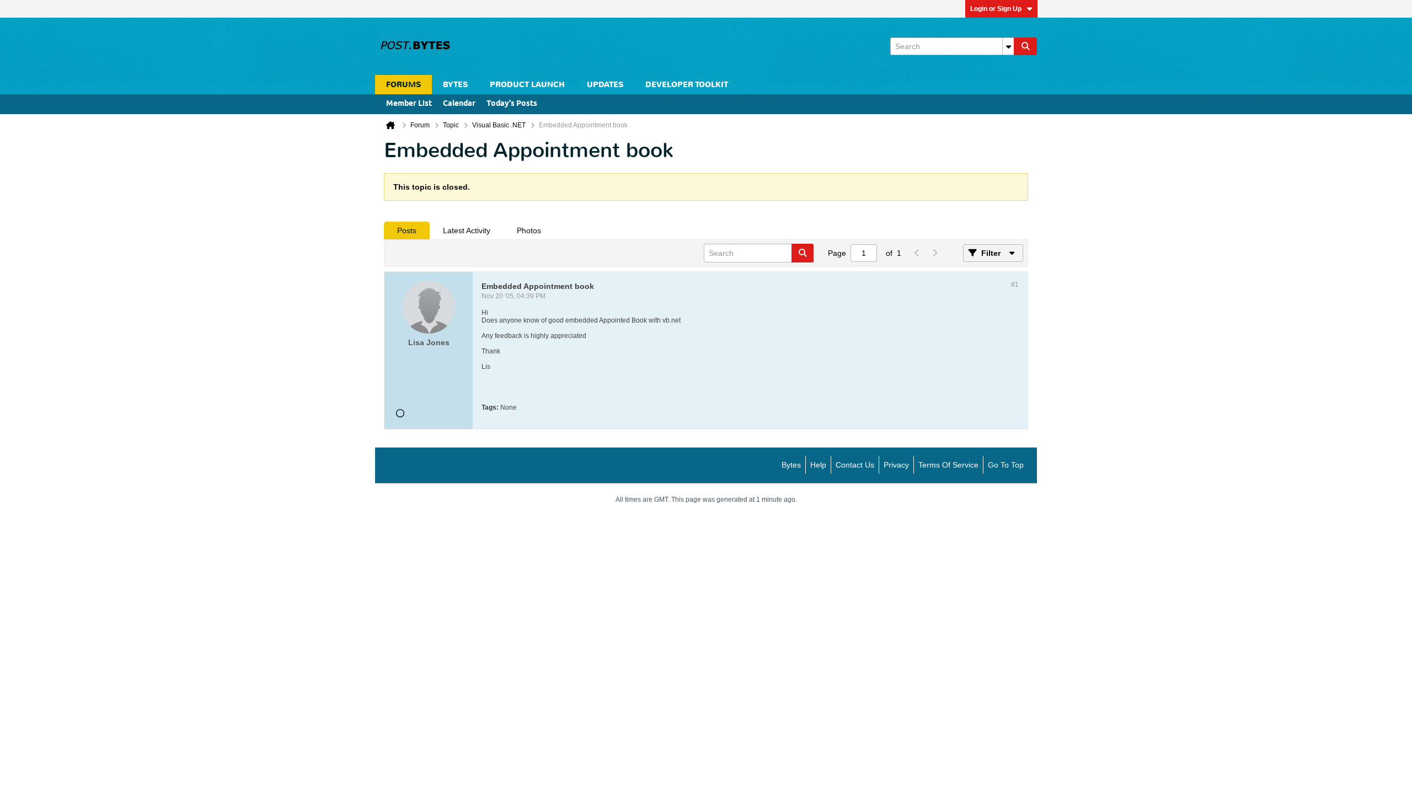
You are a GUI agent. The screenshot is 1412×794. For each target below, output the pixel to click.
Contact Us (855, 464)
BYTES (455, 84)
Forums (403, 84)
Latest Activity (466, 230)
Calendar (459, 104)
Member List (409, 104)
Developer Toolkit (686, 84)
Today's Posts (511, 104)
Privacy (896, 464)
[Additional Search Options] (1008, 46)
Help (818, 464)
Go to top (1006, 464)
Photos (529, 230)
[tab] (407, 230)
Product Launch (527, 84)
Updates (605, 84)
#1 (1015, 284)
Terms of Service (948, 464)
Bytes (791, 464)
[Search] (1025, 46)
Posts (406, 230)
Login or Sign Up (995, 9)
